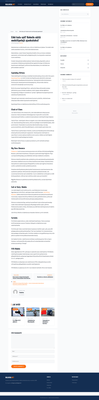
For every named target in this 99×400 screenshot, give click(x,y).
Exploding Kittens (16, 78)
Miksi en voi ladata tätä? (67, 98)
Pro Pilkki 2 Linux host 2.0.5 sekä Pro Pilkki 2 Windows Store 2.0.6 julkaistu (73, 41)
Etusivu (20, 4)
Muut (16, 31)
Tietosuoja (74, 382)
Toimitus (21, 292)
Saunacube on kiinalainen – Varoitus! (46, 321)
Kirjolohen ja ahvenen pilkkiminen (20, 284)
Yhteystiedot (75, 380)
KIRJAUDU (89, 4)
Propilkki (43, 4)
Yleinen (74, 64)
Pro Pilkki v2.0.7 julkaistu (17, 321)
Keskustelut (27, 4)
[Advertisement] (33, 20)
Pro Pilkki (49, 388)
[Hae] (87, 14)
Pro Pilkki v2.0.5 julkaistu (66, 47)
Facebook (50, 4)
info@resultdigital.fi (16, 383)
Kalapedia (36, 4)
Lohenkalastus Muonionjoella (31, 321)
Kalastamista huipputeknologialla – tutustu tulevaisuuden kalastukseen (28, 283)
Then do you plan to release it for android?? (71, 79)
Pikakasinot (14, 151)
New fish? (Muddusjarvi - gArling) (69, 92)
